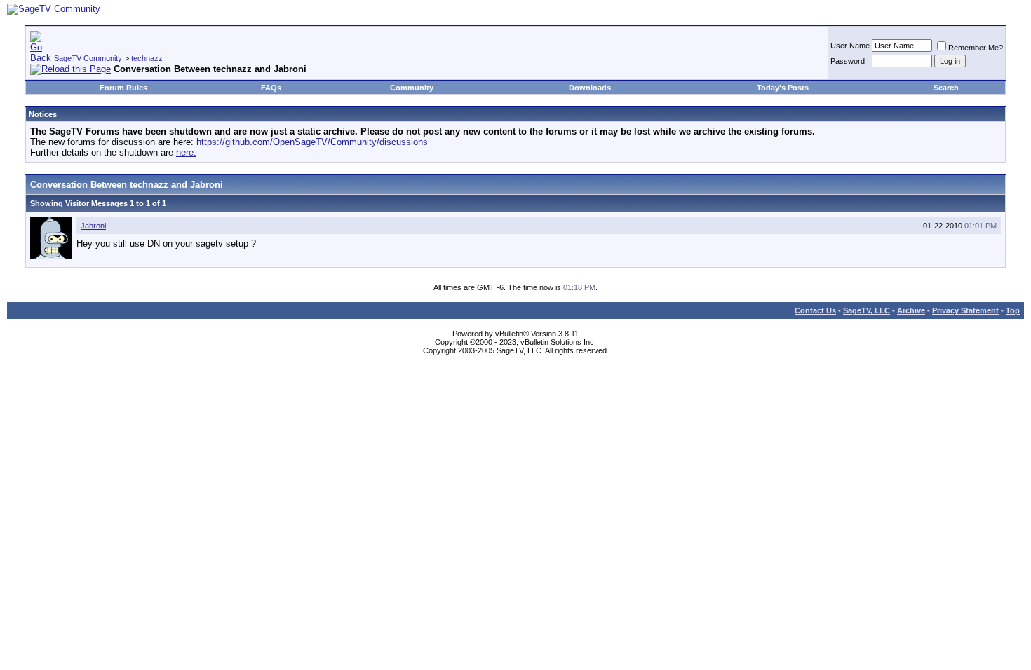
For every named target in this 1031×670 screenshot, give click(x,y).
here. (186, 152)
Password (847, 61)
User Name (850, 45)
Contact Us (815, 310)
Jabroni (93, 225)
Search (946, 87)
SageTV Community (88, 58)
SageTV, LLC (866, 310)
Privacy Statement (965, 310)
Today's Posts (783, 87)
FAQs (271, 87)
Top (1013, 310)
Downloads (590, 87)
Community (411, 87)
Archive (911, 310)
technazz (147, 58)
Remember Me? (975, 47)
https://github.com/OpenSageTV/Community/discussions (312, 142)
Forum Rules (123, 87)
